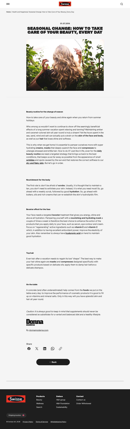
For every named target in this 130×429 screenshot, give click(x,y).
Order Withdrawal (83, 403)
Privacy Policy (28, 422)
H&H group (60, 400)
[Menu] (8, 4)
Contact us (80, 400)
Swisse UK (12, 422)
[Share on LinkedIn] (44, 348)
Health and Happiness (20, 12)
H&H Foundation (63, 403)
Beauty (39, 400)
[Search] (122, 4)
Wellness (40, 403)
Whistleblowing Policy (58, 422)
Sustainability (61, 407)
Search (39, 407)
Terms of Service (42, 422)
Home (8, 12)
